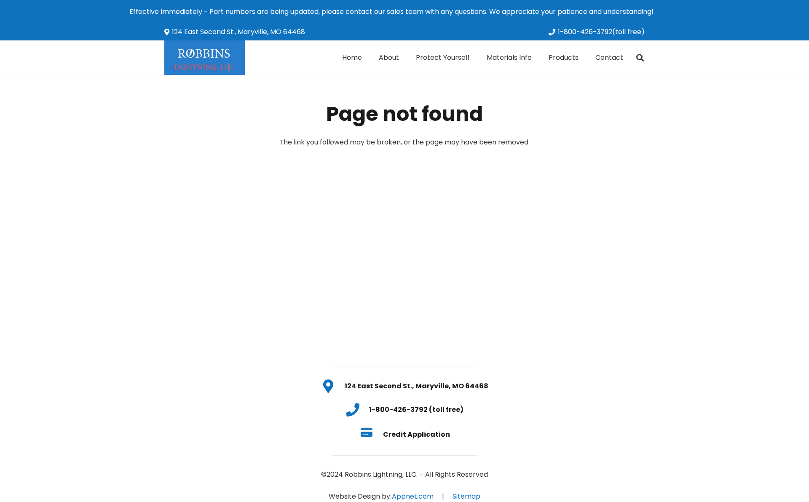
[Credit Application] (371, 434)
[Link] (204, 57)
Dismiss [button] (667, 11)
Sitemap (466, 496)
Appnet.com (413, 496)
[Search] (640, 57)
